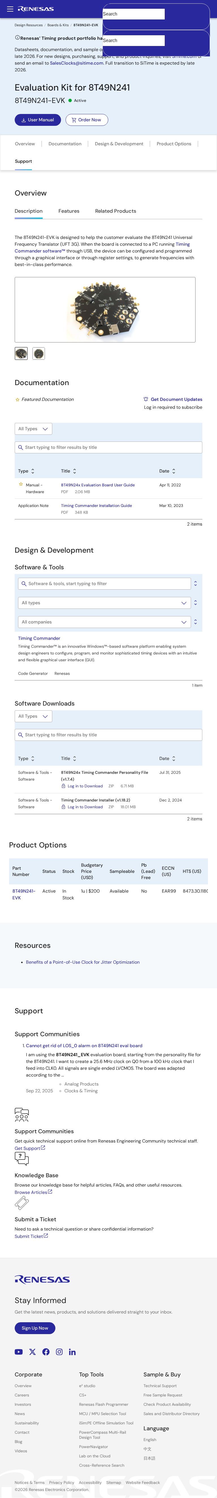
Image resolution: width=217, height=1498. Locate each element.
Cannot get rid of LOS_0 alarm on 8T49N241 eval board (84, 1046)
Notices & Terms (30, 1482)
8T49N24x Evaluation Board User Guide (98, 484)
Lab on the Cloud (94, 1456)
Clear (108, 22)
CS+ (82, 1395)
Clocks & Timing (81, 1091)
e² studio (87, 1385)
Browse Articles (31, 1192)
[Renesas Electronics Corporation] (36, 9)
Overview (25, 144)
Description (29, 211)
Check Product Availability (167, 1404)
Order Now (89, 120)
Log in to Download (85, 785)
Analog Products (81, 1084)
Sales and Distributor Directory (172, 1413)
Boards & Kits (58, 25)
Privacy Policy (61, 1482)
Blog (18, 1441)
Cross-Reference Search (101, 1465)
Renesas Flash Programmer (103, 1404)
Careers (22, 1395)
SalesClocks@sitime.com (76, 63)
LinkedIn (72, 1352)
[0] (195, 583)
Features (68, 211)
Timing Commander (39, 638)
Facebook (46, 1352)
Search (156, 9)
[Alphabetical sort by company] (195, 622)
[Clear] (108, 49)
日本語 (149, 1458)
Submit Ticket (29, 1236)
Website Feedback (143, 1482)
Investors (23, 1404)
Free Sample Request (163, 1395)
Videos (21, 1450)
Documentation (65, 144)
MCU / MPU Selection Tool (102, 1413)
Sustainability (27, 1422)
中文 (147, 1448)
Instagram (59, 1352)
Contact (22, 1432)
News (20, 1413)
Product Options (174, 144)
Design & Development (119, 144)
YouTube (19, 1352)
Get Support (27, 1148)
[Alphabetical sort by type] (195, 602)
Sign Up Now (35, 1328)
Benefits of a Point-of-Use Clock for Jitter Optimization (83, 962)
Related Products (115, 211)
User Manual (41, 120)
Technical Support (160, 1385)
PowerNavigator (93, 1446)
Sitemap (113, 1482)
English (150, 1439)
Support (23, 161)
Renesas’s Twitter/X (32, 1352)
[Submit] (108, 32)
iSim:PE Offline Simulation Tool (106, 1422)
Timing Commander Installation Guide (96, 505)
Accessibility (90, 1482)
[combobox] (156, 43)
